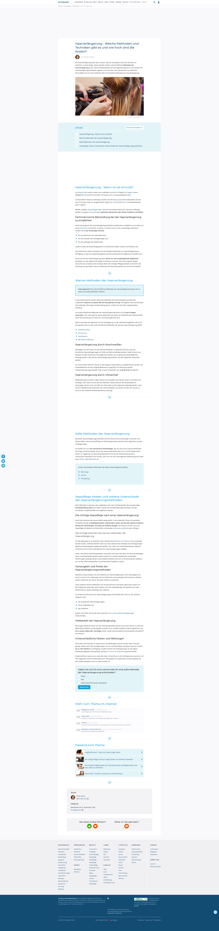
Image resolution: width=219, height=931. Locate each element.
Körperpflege (93, 865)
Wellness (61, 889)
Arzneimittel (62, 854)
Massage (61, 878)
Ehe (105, 854)
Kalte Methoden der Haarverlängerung (94, 142)
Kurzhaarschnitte (81, 192)
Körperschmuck (94, 868)
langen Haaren (132, 192)
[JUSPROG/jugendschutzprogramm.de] (140, 899)
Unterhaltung (123, 873)
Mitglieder (153, 852)
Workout (77, 872)
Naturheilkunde (63, 881)
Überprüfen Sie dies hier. (114, 913)
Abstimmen (84, 687)
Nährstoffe (77, 857)
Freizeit (121, 852)
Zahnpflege (92, 884)
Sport (95, 2)
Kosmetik (92, 870)
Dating (106, 852)
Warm (83, 676)
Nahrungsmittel (79, 860)
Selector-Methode (87, 340)
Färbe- (82, 459)
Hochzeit (106, 857)
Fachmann (84, 228)
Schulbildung (108, 880)
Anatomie (61, 852)
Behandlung (62, 857)
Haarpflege (67, 6)
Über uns (154, 860)
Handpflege (93, 860)
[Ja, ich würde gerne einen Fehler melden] (126, 826)
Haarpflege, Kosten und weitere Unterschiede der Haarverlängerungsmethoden (110, 146)
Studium (134, 857)
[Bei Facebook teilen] (3, 456)
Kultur (121, 862)
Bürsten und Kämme (122, 541)
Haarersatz (76, 6)
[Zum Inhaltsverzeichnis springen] (109, 273)
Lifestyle (118, 2)
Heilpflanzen (62, 868)
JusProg (136, 906)
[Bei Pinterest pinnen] (3, 466)
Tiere (120, 870)
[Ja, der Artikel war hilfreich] (89, 826)
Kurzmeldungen (135, 2)
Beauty (100, 2)
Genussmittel (123, 857)
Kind (105, 872)
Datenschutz (149, 920)
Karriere (125, 2)
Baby (105, 869)
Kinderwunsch (108, 874)
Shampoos (117, 528)
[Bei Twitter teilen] (3, 461)
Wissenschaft (123, 876)
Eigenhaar (129, 210)
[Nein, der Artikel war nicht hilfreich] (95, 826)
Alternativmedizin (63, 849)
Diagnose (61, 860)
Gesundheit (79, 2)
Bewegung (77, 869)
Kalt (82, 679)
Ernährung (88, 2)
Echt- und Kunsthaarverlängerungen (121, 613)
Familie (111, 2)
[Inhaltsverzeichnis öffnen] (215, 912)
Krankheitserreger (64, 873)
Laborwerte (62, 876)
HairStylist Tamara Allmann (91, 729)
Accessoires (93, 849)
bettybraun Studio (87, 710)
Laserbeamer (83, 336)
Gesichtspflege (94, 854)
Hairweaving (85, 478)
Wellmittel (92, 459)
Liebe (106, 2)
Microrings (85, 472)
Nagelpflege (93, 876)
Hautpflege (92, 862)
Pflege (127, 520)
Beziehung (107, 849)
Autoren (153, 864)
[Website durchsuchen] (154, 2)
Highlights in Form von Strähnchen (112, 651)
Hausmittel (61, 865)
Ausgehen (122, 849)
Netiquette (153, 854)
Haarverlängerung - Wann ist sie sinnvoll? (95, 134)
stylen (129, 195)
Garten (121, 854)
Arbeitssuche (136, 849)
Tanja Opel (85, 716)
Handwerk (122, 860)
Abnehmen (77, 849)
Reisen (121, 865)
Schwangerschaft (109, 882)
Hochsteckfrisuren (119, 202)
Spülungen (128, 528)
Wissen (134, 862)
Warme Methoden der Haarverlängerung (95, 138)
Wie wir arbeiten (155, 866)
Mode (91, 873)
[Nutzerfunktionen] (159, 2)
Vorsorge (61, 886)
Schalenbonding (84, 330)
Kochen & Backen (79, 854)
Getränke (77, 852)
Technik (121, 868)
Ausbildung (135, 854)
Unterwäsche (93, 881)
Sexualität (107, 860)
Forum (144, 2)
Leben (105, 877)
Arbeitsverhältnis (137, 852)
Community (154, 849)
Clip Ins (83, 475)
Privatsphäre (157, 920)
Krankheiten (62, 870)
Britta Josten (80, 796)
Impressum (141, 920)
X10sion (84, 723)
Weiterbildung (136, 860)
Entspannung (62, 862)
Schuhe (91, 878)
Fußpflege (92, 852)
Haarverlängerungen (94, 210)
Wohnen (121, 878)
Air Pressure (82, 333)
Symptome (61, 884)
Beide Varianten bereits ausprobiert (94, 683)
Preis (88, 577)
